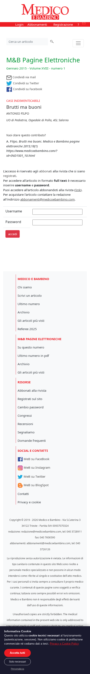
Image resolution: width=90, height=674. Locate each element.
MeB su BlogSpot (36, 485)
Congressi (25, 415)
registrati (9, 176)
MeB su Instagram (36, 467)
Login (19, 24)
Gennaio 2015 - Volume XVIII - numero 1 (35, 68)
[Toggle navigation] (78, 43)
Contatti (23, 494)
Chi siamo (25, 287)
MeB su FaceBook (36, 459)
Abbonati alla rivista (32, 390)
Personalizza (17, 669)
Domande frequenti (32, 440)
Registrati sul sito (30, 399)
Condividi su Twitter (25, 83)
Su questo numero (31, 347)
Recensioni (25, 424)
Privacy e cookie (29, 502)
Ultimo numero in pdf (33, 355)
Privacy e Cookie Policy (64, 643)
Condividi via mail (24, 77)
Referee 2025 (27, 329)
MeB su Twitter (34, 476)
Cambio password (31, 407)
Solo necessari (17, 661)
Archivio (24, 312)
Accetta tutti (17, 652)
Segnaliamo (26, 432)
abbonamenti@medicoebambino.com (47, 199)
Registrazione (63, 24)
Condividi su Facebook (27, 89)
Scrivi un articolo (30, 295)
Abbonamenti (37, 24)
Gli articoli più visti (31, 320)
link (78, 190)
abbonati (45, 171)
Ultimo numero (29, 304)
